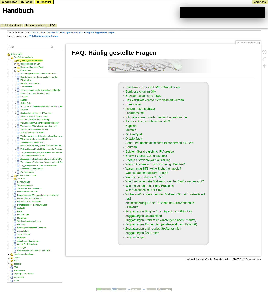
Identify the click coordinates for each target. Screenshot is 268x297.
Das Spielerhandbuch (72, 32)
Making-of (21, 238)
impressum (19, 277)
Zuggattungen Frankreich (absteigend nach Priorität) (43, 159)
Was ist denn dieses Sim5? (32, 133)
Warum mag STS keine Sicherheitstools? (38, 126)
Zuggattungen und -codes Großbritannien (38, 165)
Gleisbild (21, 208)
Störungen (21, 247)
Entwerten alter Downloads (29, 201)
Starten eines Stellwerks (27, 192)
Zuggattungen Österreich (31, 169)
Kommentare (19, 270)
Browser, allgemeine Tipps (32, 67)
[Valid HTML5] (134, 289)
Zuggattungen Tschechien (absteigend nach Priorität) (43, 162)
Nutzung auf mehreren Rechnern (31, 228)
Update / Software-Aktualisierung (34, 119)
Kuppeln (24, 96)
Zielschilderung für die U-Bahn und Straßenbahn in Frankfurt (47, 149)
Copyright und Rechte (23, 274)
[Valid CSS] (149, 289)
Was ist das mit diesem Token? (34, 129)
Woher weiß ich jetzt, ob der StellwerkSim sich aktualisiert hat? (47, 146)
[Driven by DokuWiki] (164, 289)
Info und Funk (23, 215)
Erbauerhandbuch (36, 25)
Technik (17, 264)
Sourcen (24, 110)
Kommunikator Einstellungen (29, 198)
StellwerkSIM (37, 32)
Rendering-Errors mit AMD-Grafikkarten (38, 74)
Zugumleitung (23, 231)
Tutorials (21, 178)
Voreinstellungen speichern (29, 221)
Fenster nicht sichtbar (30, 83)
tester (16, 280)
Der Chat (21, 224)
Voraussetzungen (25, 185)
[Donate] (103, 289)
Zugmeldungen (27, 172)
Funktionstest (26, 87)
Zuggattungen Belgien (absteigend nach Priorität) (41, 152)
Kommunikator (23, 182)
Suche (52, 47)
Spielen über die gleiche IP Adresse (35, 113)
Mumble (23, 100)
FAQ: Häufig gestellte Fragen (100, 32)
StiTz (16, 260)
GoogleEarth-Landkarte (27, 244)
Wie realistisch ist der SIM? (32, 142)
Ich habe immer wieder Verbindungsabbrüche (40, 90)
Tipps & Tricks (23, 234)
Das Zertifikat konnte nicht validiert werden (39, 77)
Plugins (17, 257)
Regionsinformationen (26, 175)
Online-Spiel (25, 103)
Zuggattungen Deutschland (32, 156)
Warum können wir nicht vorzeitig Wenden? (39, 123)
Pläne (19, 211)
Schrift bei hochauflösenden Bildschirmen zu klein (42, 106)
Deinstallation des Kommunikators (32, 205)
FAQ (52, 25)
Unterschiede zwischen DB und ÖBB (33, 251)
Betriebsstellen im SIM (30, 64)
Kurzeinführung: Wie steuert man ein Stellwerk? (38, 195)
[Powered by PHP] (119, 289)
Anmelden (260, 2)
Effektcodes (25, 80)
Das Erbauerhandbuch (24, 254)
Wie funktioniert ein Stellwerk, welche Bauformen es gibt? (45, 136)
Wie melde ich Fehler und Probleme (36, 139)
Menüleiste (22, 218)
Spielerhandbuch (12, 25)
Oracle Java (25, 70)
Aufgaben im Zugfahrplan (28, 241)
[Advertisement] (222, 12)
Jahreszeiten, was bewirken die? (34, 93)
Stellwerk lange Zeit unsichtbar (33, 116)
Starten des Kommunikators (29, 188)
